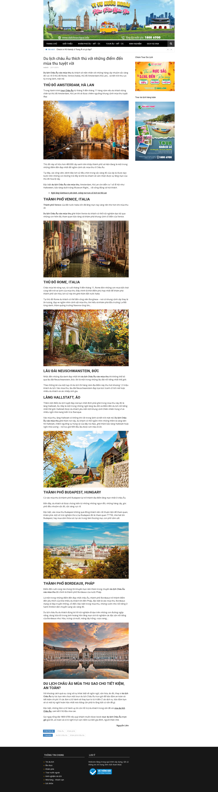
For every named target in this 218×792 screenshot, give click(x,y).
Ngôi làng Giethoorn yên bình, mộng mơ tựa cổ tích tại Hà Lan (79, 192)
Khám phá (71, 731)
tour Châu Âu (67, 90)
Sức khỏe (49, 783)
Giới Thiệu (68, 43)
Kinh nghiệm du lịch (53, 776)
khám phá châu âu (77, 735)
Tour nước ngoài (52, 772)
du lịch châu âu (61, 735)
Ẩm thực (49, 765)
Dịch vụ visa (153, 43)
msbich (45, 67)
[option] (115, 49)
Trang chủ (51, 43)
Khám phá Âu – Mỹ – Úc (89, 43)
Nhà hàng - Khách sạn (54, 779)
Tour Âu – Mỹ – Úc (115, 43)
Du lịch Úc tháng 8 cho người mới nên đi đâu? (76, 49)
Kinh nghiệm (135, 43)
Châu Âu (60, 731)
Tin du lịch (49, 762)
